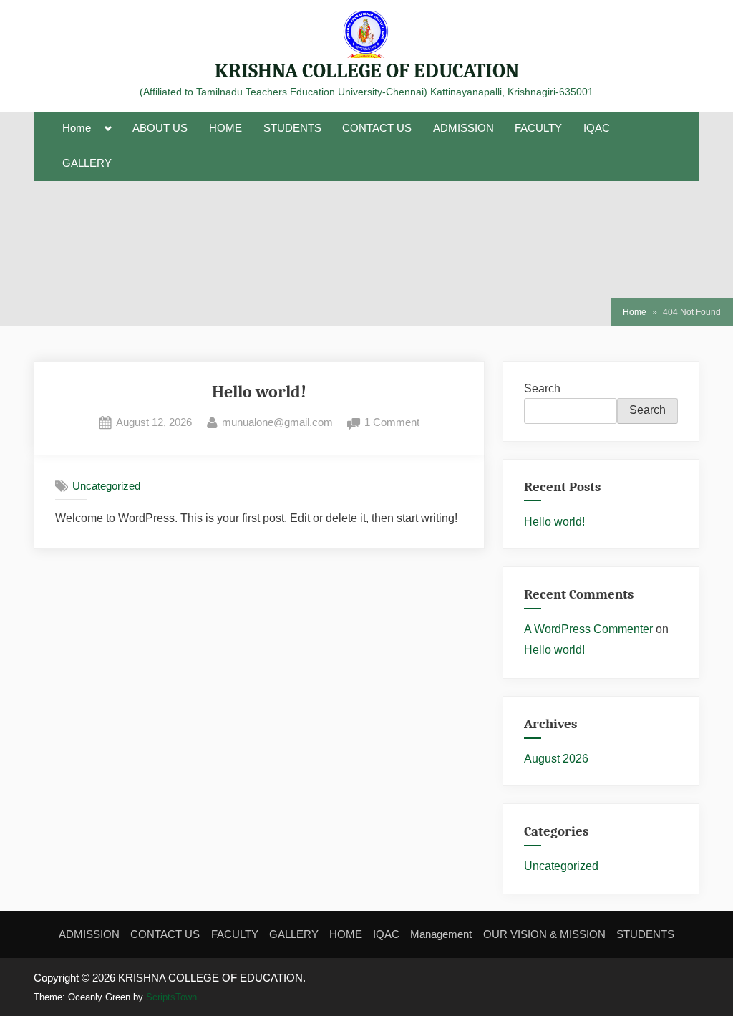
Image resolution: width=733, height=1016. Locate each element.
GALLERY (87, 163)
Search (542, 388)
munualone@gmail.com (277, 420)
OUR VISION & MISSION (544, 934)
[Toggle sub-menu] (108, 129)
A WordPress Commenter (588, 629)
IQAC (596, 128)
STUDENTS (292, 128)
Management (441, 934)
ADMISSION (463, 128)
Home (76, 128)
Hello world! (259, 392)
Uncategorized (106, 486)
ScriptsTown (171, 997)
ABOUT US (160, 128)
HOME (225, 128)
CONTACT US (377, 128)
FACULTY (538, 128)
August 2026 (556, 759)
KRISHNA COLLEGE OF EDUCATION (367, 70)
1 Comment (391, 420)
